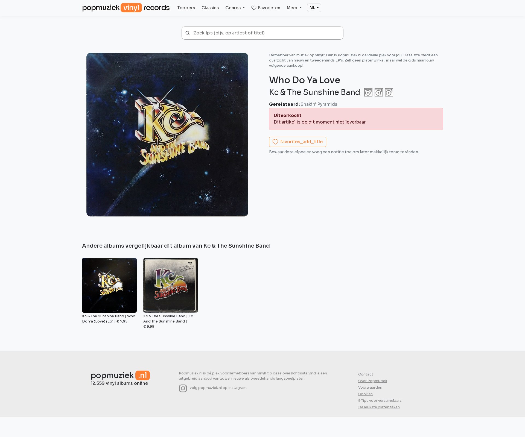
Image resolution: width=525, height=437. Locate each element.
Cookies (365, 394)
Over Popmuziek (372, 381)
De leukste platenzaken (379, 407)
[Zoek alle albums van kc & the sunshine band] (377, 92)
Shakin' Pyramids (319, 104)
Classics (210, 7)
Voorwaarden (370, 387)
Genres (233, 7)
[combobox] (266, 33)
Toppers (186, 7)
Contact (365, 374)
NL (313, 7)
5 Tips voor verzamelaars (380, 400)
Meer (292, 7)
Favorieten (269, 7)
